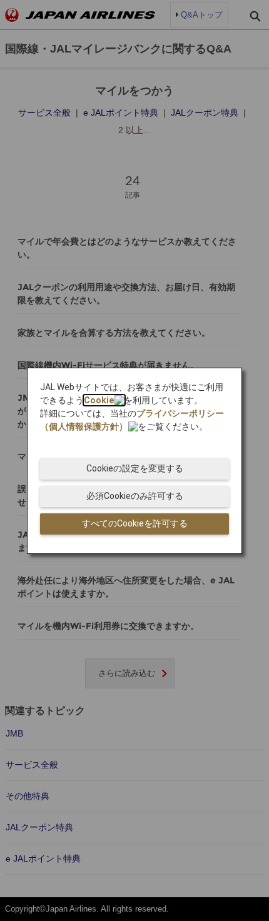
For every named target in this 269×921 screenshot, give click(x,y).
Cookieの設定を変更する (134, 468)
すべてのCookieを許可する (135, 523)
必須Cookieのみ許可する (134, 496)
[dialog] (134, 461)
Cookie (99, 400)
